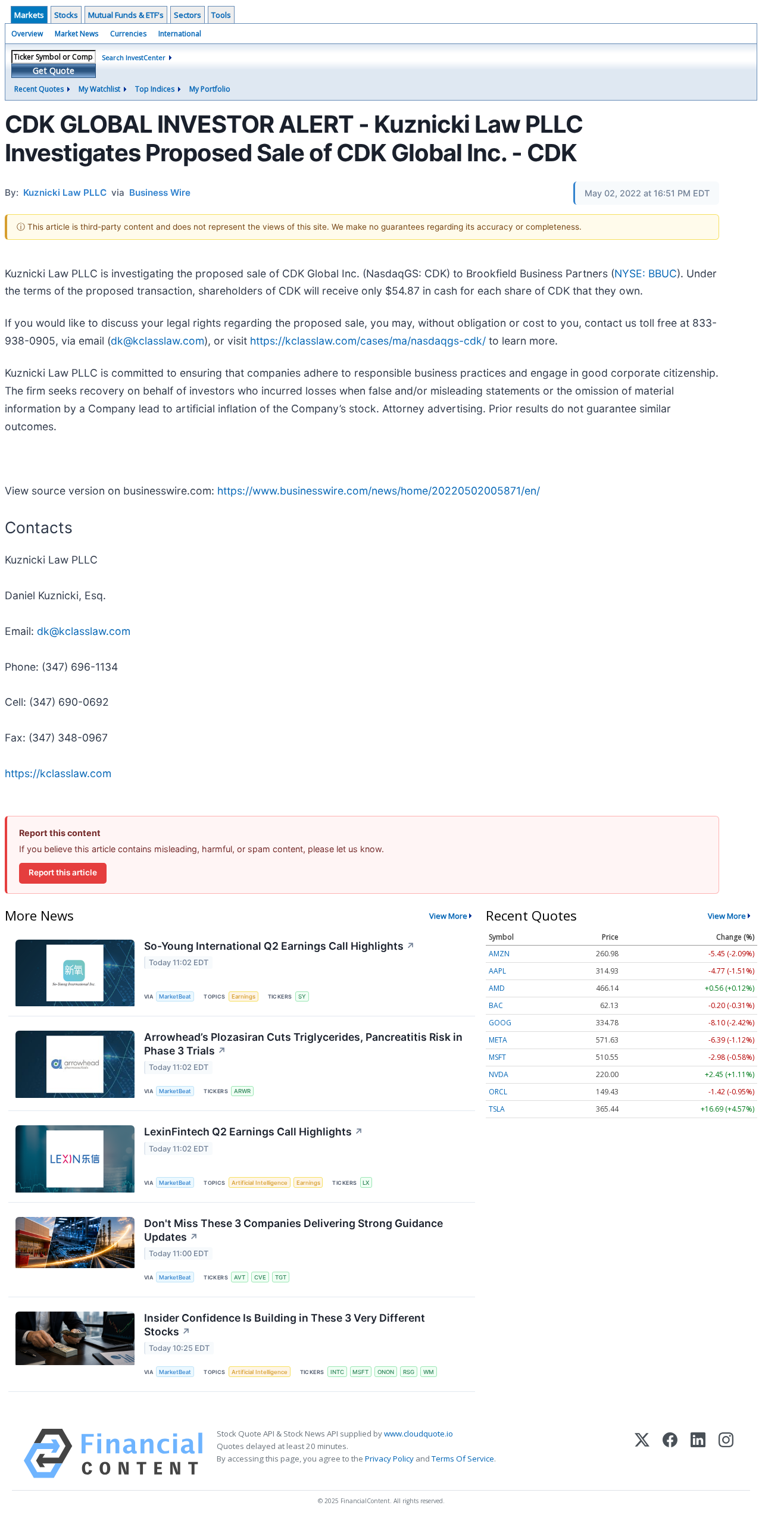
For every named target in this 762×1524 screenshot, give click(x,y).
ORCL (498, 1092)
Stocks (66, 15)
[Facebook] (670, 1453)
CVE (260, 1277)
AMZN (499, 954)
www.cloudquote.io (418, 1433)
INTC (337, 1372)
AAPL (497, 971)
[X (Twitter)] (642, 1453)
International (179, 34)
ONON (385, 1372)
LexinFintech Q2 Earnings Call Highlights (253, 1131)
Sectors (187, 15)
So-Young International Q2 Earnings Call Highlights (279, 946)
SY (302, 996)
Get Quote (53, 70)
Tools (221, 15)
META (498, 1040)
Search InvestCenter (133, 57)
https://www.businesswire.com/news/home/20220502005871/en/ (378, 490)
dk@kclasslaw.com (157, 340)
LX (366, 1182)
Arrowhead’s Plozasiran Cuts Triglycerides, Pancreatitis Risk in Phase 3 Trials (303, 1044)
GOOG (500, 1023)
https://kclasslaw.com (58, 773)
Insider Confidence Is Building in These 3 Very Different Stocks (284, 1325)
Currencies (128, 34)
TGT (280, 1277)
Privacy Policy (389, 1458)
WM (428, 1372)
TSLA (497, 1109)
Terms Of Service (463, 1458)
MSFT (360, 1372)
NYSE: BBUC (645, 273)
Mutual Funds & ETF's (126, 15)
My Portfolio (209, 89)
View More (448, 915)
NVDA (498, 1074)
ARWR (242, 1091)
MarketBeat (175, 996)
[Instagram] (726, 1453)
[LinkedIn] (698, 1453)
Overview (27, 34)
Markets (29, 15)
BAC (496, 1005)
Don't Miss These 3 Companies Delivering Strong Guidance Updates (293, 1230)
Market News (76, 34)
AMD (497, 988)
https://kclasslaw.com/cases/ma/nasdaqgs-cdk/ (368, 340)
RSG (408, 1372)
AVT (239, 1277)
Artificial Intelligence (260, 1182)
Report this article (63, 872)
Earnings (243, 996)
